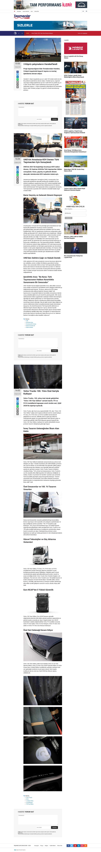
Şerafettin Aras (29, 322)
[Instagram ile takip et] (82, 845)
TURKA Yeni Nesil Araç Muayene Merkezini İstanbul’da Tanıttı (46, 33)
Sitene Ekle (36, 11)
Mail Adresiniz (68, 213)
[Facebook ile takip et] (68, 845)
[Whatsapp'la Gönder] (17, 79)
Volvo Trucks (29, 797)
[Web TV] (83, 11)
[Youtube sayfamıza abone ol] (75, 845)
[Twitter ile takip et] (71, 845)
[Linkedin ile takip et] (78, 845)
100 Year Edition (29, 804)
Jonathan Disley (29, 800)
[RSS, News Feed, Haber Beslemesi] (85, 845)
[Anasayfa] (14, 11)
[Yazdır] (17, 84)
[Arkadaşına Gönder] (17, 82)
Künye (41, 845)
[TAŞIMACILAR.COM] (22, 16)
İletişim (46, 845)
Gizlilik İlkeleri (53, 845)
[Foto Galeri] (86, 11)
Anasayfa (36, 845)
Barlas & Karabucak (30, 325)
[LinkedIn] (17, 77)
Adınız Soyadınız (68, 208)
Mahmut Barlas (29, 327)
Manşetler (19, 11)
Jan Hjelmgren (29, 802)
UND (27, 320)
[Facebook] (17, 72)
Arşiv (32, 11)
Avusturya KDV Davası (31, 324)
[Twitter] (17, 74)
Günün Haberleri (26, 11)
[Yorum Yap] (17, 87)
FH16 (27, 799)
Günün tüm (82, 33)
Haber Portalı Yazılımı (20, 849)
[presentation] (18, 33)
